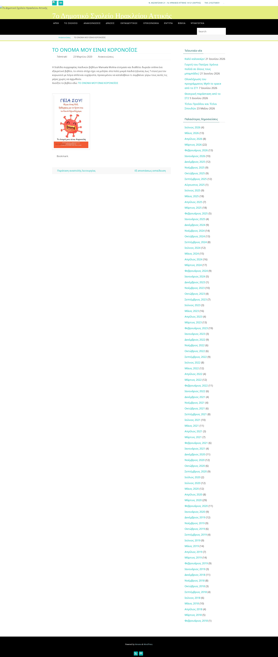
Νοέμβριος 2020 (195, 460)
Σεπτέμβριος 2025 (196, 179)
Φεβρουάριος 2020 (196, 506)
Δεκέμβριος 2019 (195, 517)
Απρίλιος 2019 (193, 552)
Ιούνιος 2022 (192, 362)
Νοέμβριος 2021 (195, 402)
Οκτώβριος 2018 (195, 586)
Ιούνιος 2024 (192, 247)
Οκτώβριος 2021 (195, 408)
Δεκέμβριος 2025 (195, 161)
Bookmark (62, 156)
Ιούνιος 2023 (192, 305)
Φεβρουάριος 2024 (196, 271)
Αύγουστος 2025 (195, 184)
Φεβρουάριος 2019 (196, 563)
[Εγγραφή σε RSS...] (55, 2)
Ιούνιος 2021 (192, 420)
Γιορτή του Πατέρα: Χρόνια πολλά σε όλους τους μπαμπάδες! (201, 69)
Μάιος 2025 (192, 196)
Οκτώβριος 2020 (195, 466)
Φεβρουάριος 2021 (196, 443)
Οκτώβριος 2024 (195, 236)
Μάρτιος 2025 (193, 207)
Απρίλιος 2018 (193, 609)
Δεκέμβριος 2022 (195, 339)
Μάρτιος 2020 (193, 500)
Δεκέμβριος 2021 (195, 397)
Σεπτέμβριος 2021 (196, 414)
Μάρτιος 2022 (193, 379)
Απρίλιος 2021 (193, 431)
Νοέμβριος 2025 (195, 167)
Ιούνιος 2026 (192, 127)
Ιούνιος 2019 (192, 540)
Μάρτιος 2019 (193, 557)
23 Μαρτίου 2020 (82, 56)
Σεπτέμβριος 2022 (196, 357)
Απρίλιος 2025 (193, 202)
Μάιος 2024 (192, 253)
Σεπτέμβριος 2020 (196, 471)
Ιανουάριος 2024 (195, 276)
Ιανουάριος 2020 (195, 511)
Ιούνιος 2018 (192, 597)
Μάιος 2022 (192, 368)
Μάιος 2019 (192, 546)
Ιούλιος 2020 (192, 477)
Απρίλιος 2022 (193, 374)
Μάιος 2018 (192, 603)
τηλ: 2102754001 (212, 3)
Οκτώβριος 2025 (195, 173)
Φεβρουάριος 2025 (196, 213)
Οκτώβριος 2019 (195, 529)
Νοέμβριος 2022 (195, 345)
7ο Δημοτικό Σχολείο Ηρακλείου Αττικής (112, 16)
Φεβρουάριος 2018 (196, 620)
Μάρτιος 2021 (193, 437)
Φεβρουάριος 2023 (196, 328)
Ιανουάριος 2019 (195, 569)
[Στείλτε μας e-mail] (60, 3)
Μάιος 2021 (192, 425)
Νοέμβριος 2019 (195, 523)
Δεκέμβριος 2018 (195, 574)
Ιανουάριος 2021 (195, 448)
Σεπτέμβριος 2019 (196, 534)
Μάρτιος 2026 (193, 144)
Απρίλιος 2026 (193, 139)
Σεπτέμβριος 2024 (196, 242)
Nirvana (138, 644)
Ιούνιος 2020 (192, 483)
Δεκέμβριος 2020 (195, 454)
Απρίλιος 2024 (193, 259)
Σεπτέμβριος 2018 (196, 592)
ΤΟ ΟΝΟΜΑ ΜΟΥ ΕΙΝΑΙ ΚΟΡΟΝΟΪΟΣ (98, 83)
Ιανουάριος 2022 (195, 391)
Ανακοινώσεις (64, 37)
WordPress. (148, 644)
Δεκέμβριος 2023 (195, 282)
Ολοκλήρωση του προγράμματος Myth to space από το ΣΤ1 (203, 83)
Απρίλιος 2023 (193, 316)
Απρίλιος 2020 (193, 494)
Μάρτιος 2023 (193, 322)
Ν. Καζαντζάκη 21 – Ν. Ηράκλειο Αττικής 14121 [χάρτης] (175, 3)
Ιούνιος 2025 (192, 190)
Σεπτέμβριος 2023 (196, 299)
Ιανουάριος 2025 (195, 219)
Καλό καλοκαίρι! (195, 59)
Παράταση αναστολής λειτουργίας (76, 170)
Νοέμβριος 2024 (195, 230)
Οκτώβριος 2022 (195, 351)
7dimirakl (62, 56)
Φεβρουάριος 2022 (196, 385)
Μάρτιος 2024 (193, 265)
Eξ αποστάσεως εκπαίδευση (150, 170)
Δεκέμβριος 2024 (195, 225)
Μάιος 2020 (192, 488)
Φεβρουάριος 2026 (196, 150)
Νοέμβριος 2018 (195, 580)
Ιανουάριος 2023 (195, 334)
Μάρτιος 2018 (193, 615)
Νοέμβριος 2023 (195, 288)
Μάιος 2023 (192, 311)
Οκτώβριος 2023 (195, 293)
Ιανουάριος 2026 (195, 156)
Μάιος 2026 (192, 133)
